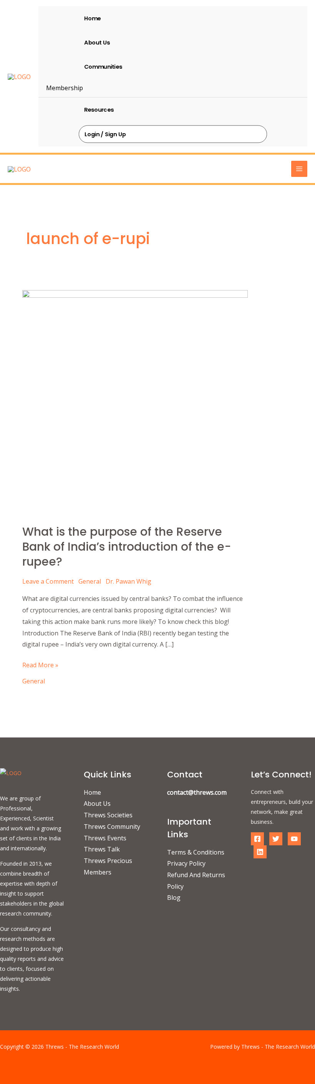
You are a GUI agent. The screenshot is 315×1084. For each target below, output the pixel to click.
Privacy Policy (186, 863)
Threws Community (112, 826)
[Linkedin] (260, 851)
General (89, 581)
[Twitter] (275, 838)
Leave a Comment (48, 581)
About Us (97, 42)
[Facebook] (257, 838)
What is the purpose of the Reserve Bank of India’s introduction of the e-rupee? (126, 546)
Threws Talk (102, 849)
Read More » (40, 664)
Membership (64, 88)
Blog (174, 897)
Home (92, 18)
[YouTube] (294, 838)
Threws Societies (108, 815)
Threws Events (105, 838)
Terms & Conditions (195, 852)
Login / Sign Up (105, 134)
